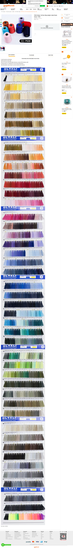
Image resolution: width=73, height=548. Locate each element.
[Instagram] (64, 532)
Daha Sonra (37, 5)
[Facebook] (60, 532)
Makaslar (24, 532)
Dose (41, 535)
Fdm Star (42, 534)
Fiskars (51, 535)
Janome (42, 532)
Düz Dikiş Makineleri (17, 533)
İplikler (24, 534)
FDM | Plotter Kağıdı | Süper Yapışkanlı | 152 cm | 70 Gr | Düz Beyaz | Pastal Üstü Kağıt (66, 86)
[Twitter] (62, 532)
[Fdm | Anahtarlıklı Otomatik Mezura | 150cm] (67, 56)
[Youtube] (66, 532)
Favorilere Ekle (71, 29)
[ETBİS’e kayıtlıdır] (63, 537)
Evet (42, 5)
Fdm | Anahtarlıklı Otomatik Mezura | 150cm (66, 64)
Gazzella (51, 533)
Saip (50, 534)
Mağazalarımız (34, 532)
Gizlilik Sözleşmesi (8, 535)
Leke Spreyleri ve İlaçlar (26, 535)
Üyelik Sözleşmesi (8, 534)
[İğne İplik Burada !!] (36, 547)
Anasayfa (7, 532)
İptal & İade (50, 55)
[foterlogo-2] (36, 542)
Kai (41, 533)
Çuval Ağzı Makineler (17, 532)
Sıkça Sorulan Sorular (35, 535)
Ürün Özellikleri (11, 54)
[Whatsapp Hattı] (2, 544)
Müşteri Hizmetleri (34, 534)
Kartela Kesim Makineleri (18, 535)
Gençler (51, 532)
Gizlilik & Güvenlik (34, 533)
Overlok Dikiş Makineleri (18, 534)
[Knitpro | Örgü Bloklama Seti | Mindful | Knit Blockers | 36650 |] (67, 102)
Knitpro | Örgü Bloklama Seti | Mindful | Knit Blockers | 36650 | (67, 109)
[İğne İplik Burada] (14, 6)
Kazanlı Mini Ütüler (25, 533)
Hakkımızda (7, 533)
